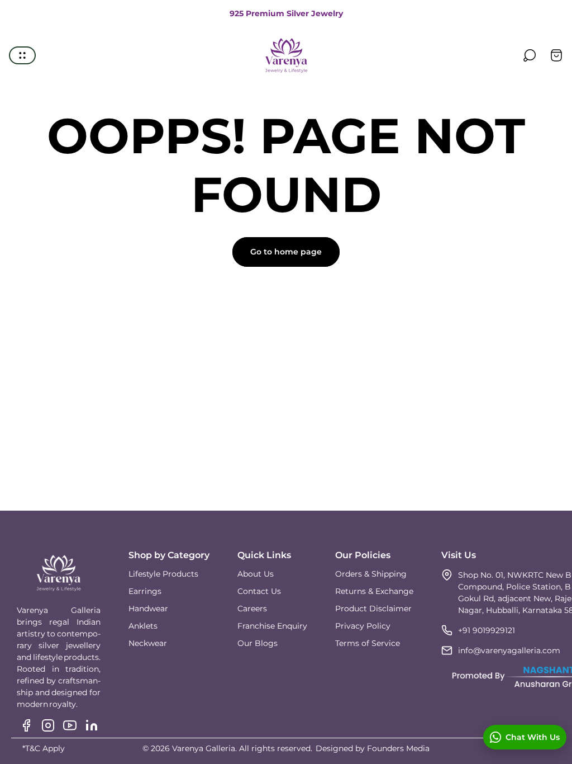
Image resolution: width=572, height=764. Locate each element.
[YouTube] (70, 725)
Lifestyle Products (163, 574)
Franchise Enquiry (272, 626)
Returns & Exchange (374, 591)
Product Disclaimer (373, 608)
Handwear (148, 608)
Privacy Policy (362, 626)
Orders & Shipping (371, 574)
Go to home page (286, 252)
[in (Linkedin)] (91, 725)
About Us (255, 574)
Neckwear (147, 643)
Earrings (144, 591)
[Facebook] (26, 725)
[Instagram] (48, 725)
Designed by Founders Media (373, 748)
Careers (252, 608)
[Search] (529, 55)
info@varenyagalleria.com (509, 650)
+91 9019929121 (486, 630)
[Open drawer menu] (22, 55)
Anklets (143, 626)
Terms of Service (367, 643)
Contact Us (259, 591)
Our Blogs (257, 643)
